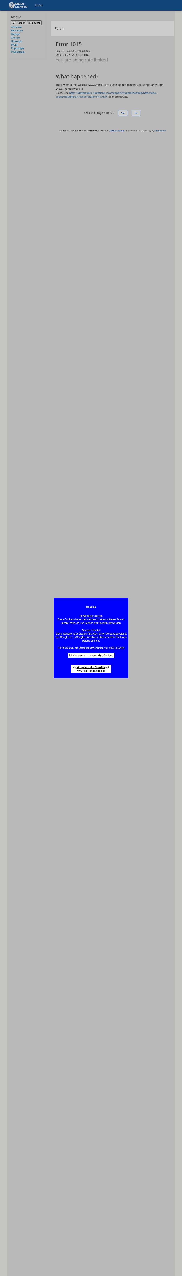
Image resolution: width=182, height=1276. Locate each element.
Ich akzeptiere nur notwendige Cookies (91, 655)
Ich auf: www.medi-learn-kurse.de (91, 668)
